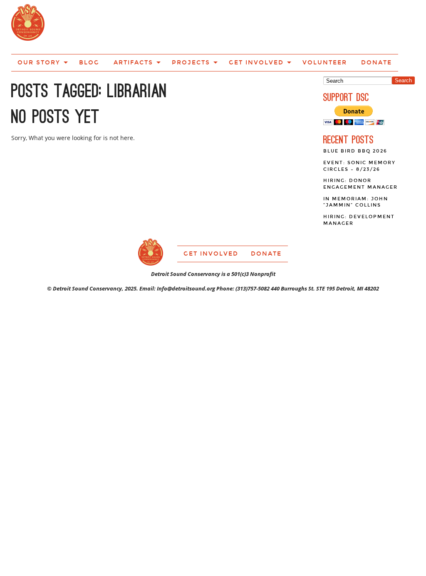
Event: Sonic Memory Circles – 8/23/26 (359, 136)
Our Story (79, 26)
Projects (207, 26)
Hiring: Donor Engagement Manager (360, 154)
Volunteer (319, 26)
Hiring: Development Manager (359, 190)
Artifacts (159, 26)
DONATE (361, 26)
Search (403, 50)
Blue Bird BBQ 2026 (355, 121)
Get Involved (261, 26)
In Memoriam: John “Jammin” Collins (355, 172)
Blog (121, 26)
